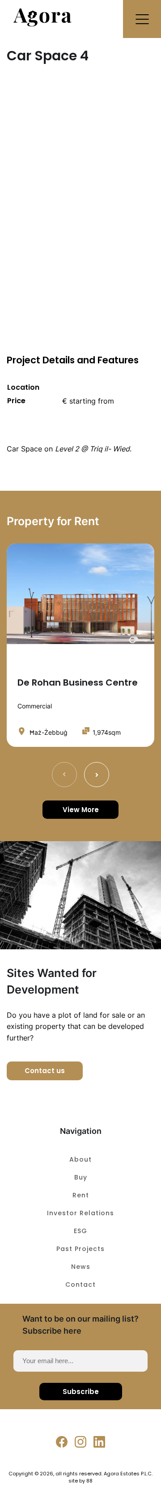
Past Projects (80, 1248)
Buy (80, 1177)
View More (81, 809)
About (80, 1159)
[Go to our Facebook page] (62, 1442)
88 (89, 1480)
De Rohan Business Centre (77, 682)
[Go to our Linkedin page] (99, 1442)
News (80, 1266)
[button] (142, 19)
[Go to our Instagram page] (80, 1442)
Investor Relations (80, 1213)
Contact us (45, 1070)
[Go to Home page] (42, 24)
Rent (80, 1195)
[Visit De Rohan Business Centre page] (80, 593)
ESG (80, 1230)
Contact (80, 1284)
